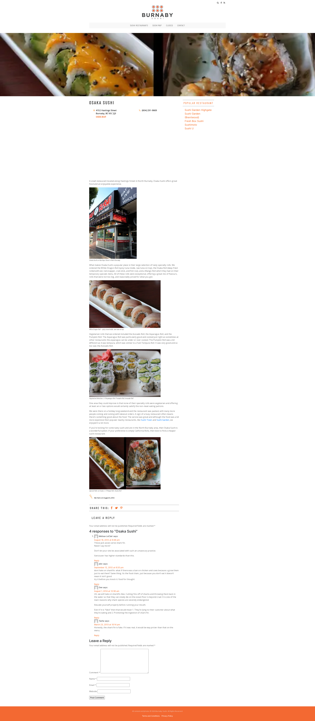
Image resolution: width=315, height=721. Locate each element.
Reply (96, 560)
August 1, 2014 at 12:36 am (106, 591)
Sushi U (189, 128)
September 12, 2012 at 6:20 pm (109, 567)
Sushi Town (146, 420)
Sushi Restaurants (139, 25)
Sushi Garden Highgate (198, 110)
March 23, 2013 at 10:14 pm (107, 624)
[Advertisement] (134, 152)
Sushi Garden (163, 420)
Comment (94, 672)
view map (101, 117)
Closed (169, 25)
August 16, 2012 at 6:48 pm (107, 540)
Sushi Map (157, 25)
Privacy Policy (167, 716)
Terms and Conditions (151, 716)
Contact (181, 25)
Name (92, 678)
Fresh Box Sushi (194, 121)
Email (92, 685)
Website (93, 691)
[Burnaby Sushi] (157, 12)
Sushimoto (191, 124)
